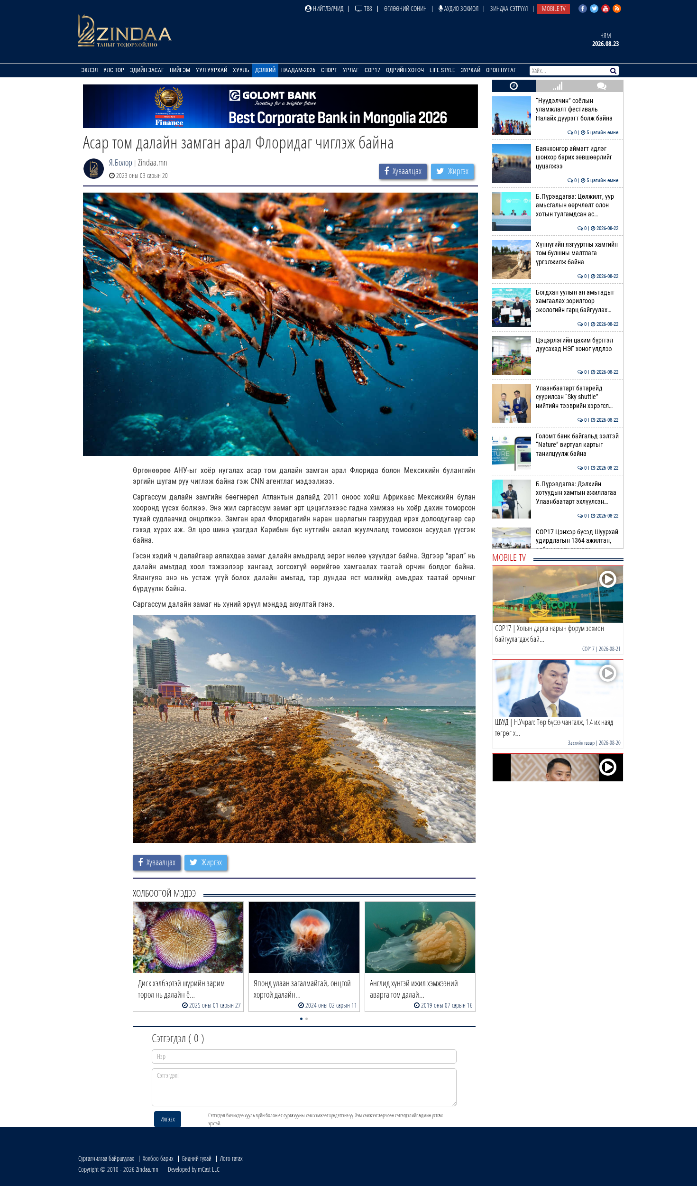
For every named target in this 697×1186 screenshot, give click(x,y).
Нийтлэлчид (327, 8)
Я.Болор (120, 162)
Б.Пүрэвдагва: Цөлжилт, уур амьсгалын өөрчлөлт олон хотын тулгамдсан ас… (577, 205)
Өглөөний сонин (405, 8)
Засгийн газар (581, 743)
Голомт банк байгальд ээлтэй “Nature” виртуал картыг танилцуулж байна (577, 445)
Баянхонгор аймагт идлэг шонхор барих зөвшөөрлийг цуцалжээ (577, 157)
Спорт (329, 70)
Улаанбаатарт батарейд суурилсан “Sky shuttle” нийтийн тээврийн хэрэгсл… (577, 397)
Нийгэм (180, 70)
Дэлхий (265, 70)
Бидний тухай (196, 1158)
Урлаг (351, 70)
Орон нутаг (501, 70)
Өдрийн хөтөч (405, 70)
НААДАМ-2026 (298, 70)
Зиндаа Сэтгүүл (509, 8)
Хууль (241, 70)
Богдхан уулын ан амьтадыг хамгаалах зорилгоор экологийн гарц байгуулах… (577, 301)
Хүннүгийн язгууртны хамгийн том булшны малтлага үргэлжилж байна (577, 253)
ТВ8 (367, 8)
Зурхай (470, 70)
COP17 (372, 70)
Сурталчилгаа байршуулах (106, 1158)
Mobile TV (553, 8)
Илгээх (167, 1118)
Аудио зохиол (460, 8)
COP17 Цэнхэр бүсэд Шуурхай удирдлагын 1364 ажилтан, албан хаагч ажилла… (577, 541)
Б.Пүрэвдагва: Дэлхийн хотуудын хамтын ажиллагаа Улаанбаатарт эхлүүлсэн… (577, 493)
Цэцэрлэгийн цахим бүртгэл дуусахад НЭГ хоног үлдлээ (577, 344)
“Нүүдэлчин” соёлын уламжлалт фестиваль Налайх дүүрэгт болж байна (577, 109)
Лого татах (231, 1158)
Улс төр (113, 70)
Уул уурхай (211, 70)
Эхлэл (89, 70)
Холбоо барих (158, 1158)
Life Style (442, 70)
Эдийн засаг (147, 70)
